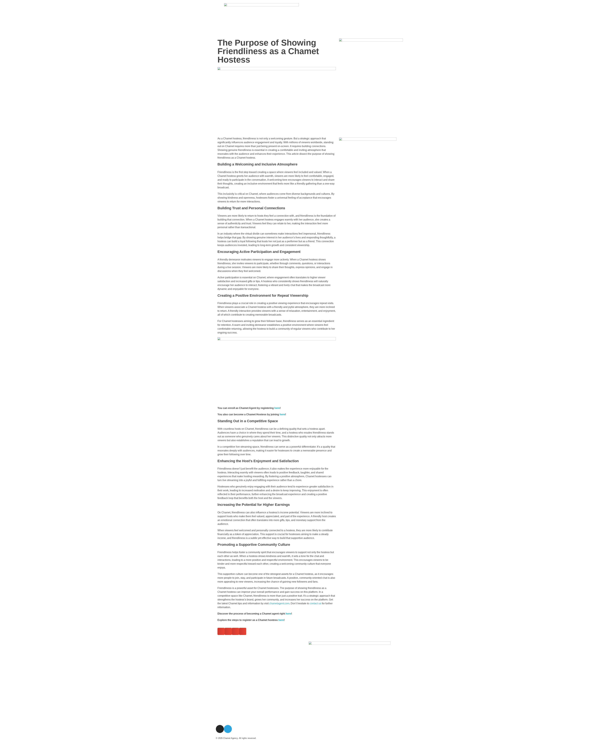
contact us (315, 603)
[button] (221, 631)
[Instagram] (220, 729)
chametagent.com (279, 603)
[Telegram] (228, 729)
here (277, 408)
